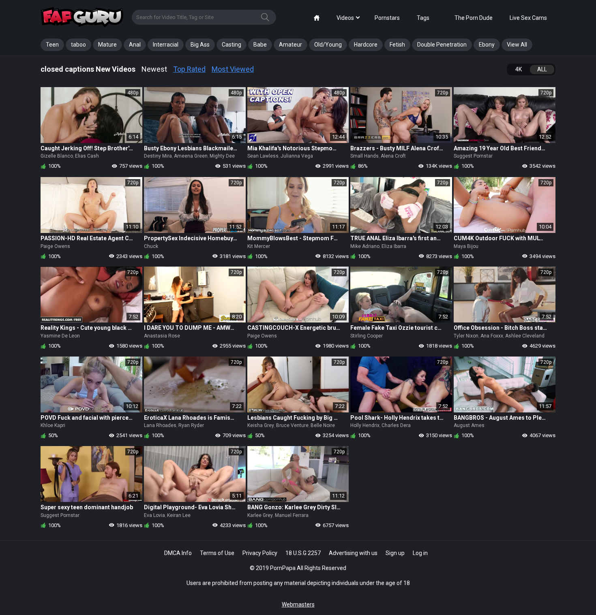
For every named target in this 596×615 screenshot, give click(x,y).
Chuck (151, 246)
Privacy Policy (259, 553)
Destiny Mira (158, 156)
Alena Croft (393, 156)
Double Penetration (442, 44)
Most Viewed (233, 69)
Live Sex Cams (528, 18)
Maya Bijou (466, 246)
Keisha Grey (260, 425)
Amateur (290, 44)
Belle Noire (323, 425)
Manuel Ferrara (292, 515)
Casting (231, 44)
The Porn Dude (474, 18)
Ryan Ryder (191, 425)
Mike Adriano (364, 246)
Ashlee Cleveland (525, 336)
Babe (260, 44)
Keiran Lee (179, 515)
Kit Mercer (258, 246)
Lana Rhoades (160, 425)
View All (517, 44)
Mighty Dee (222, 156)
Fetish (397, 44)
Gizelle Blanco (57, 156)
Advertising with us (353, 553)
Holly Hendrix (364, 425)
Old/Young (328, 44)
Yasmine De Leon (60, 336)
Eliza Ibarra (394, 246)
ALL (542, 69)
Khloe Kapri (53, 425)
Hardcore (365, 44)
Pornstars (387, 18)
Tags (423, 18)
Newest (154, 69)
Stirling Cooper (366, 336)
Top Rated (189, 69)
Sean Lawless (263, 156)
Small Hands (364, 156)
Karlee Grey (260, 515)
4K (518, 69)
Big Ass (200, 44)
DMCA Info (178, 553)
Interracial (165, 44)
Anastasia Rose (162, 336)
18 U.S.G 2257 (303, 553)
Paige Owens (55, 246)
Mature (107, 44)
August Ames (469, 425)
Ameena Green (191, 156)
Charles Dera (396, 425)
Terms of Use (217, 553)
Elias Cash (87, 156)
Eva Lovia (154, 515)
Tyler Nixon (466, 336)
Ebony (487, 44)
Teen (52, 44)
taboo (78, 44)
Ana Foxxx (491, 336)
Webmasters (298, 604)
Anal (135, 44)
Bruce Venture (292, 425)
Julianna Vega (297, 156)
